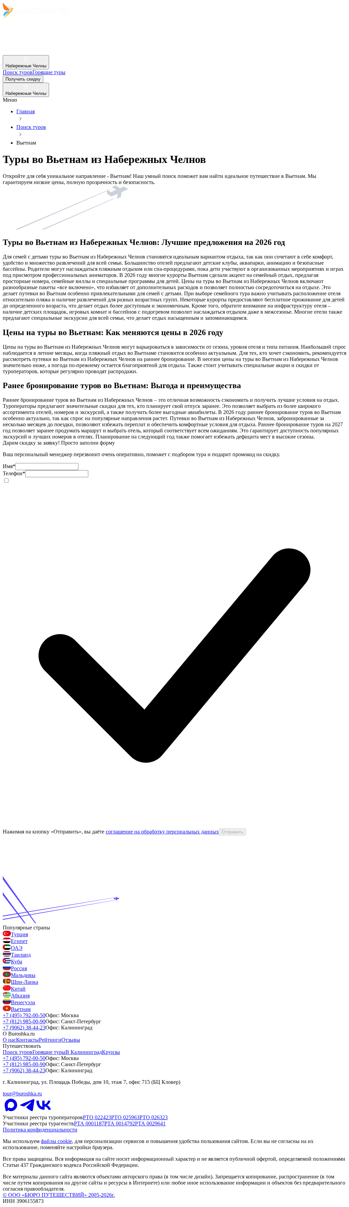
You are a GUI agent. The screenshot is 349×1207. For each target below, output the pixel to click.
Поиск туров (31, 127)
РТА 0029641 (150, 1123)
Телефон (14, 473)
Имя (9, 466)
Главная (25, 111)
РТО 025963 (125, 1117)
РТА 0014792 (119, 1123)
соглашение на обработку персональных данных (162, 831)
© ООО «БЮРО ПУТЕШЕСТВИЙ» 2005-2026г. (59, 1195)
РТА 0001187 (89, 1123)
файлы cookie (56, 1141)
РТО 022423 (97, 1117)
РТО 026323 (153, 1117)
